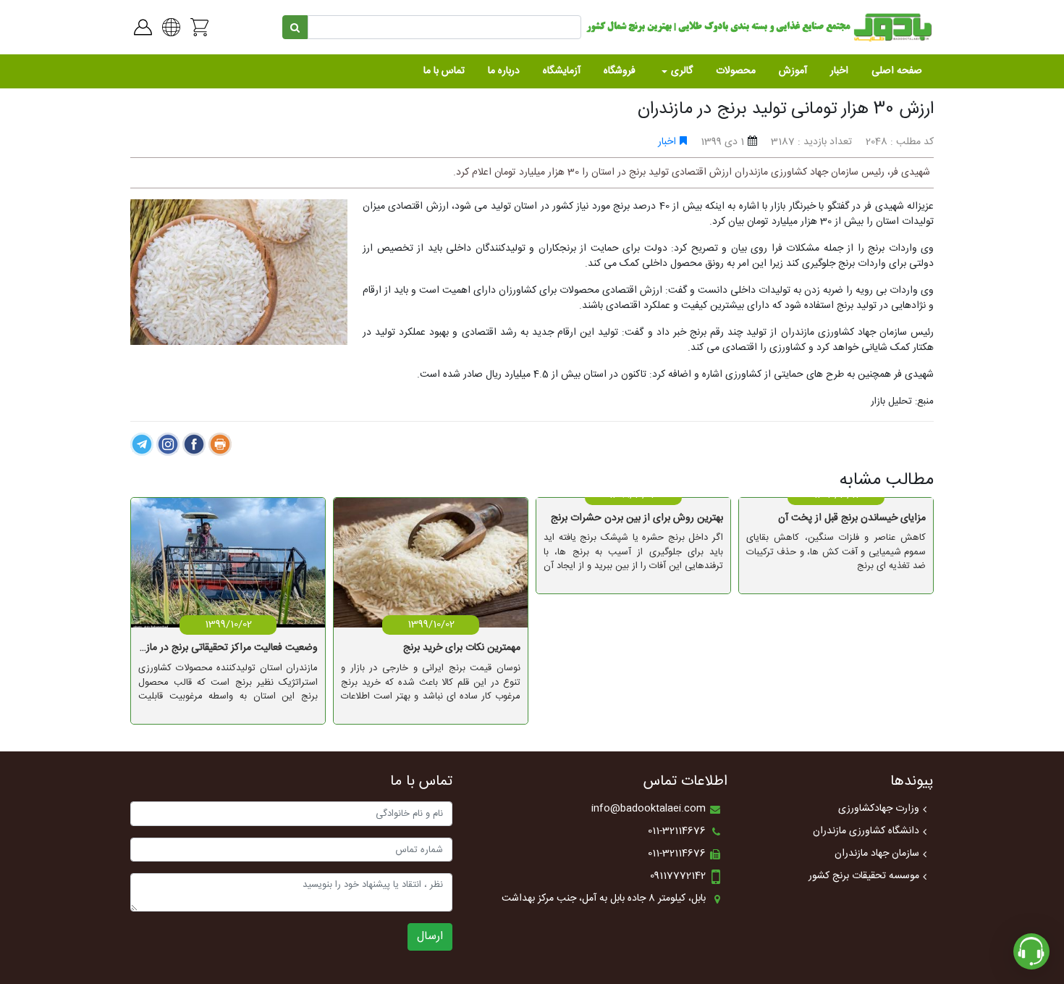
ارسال (430, 936)
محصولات (736, 71)
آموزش (793, 71)
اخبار (839, 71)
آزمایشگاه (561, 71)
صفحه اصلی (896, 71)
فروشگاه (620, 71)
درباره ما (504, 71)
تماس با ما (444, 71)
